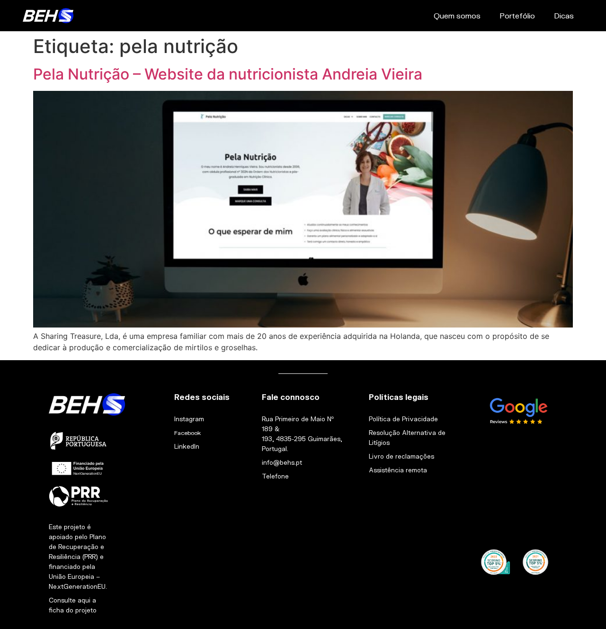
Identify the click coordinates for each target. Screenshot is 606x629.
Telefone (275, 476)
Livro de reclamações (401, 456)
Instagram (189, 419)
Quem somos (457, 15)
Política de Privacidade (403, 419)
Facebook (187, 432)
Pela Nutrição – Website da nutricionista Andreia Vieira (227, 74)
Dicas (564, 15)
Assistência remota (398, 470)
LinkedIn (186, 446)
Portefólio (517, 15)
